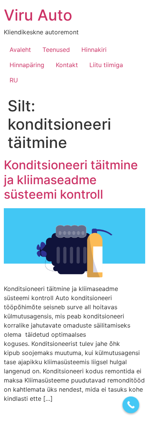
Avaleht (20, 49)
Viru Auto (38, 15)
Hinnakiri (94, 49)
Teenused (56, 49)
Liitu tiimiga (106, 65)
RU (14, 80)
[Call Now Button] (131, 405)
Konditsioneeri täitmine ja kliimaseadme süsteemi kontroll (71, 179)
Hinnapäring (27, 65)
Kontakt (67, 65)
